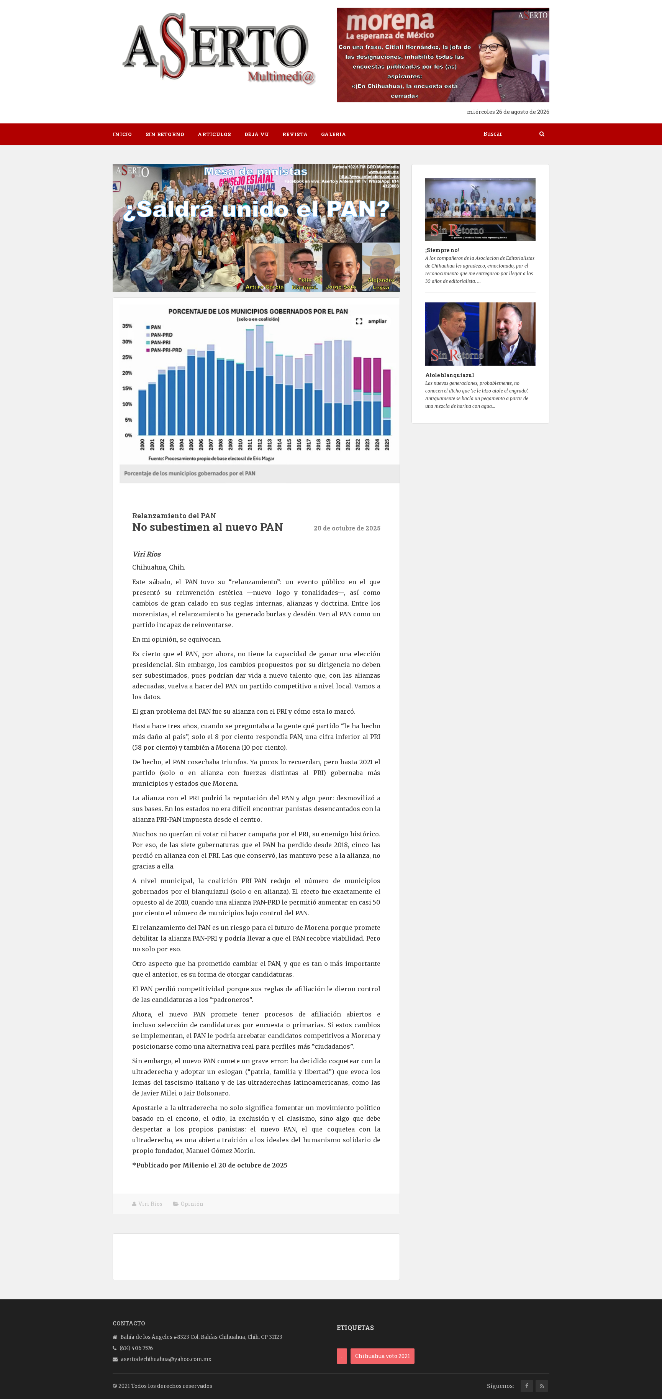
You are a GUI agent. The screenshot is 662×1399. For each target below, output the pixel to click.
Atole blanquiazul (449, 375)
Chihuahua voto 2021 (382, 1356)
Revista (295, 134)
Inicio (122, 134)
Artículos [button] (214, 134)
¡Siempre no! (442, 250)
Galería (333, 134)
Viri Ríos (150, 1203)
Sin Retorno (165, 134)
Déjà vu (256, 134)
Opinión (192, 1203)
